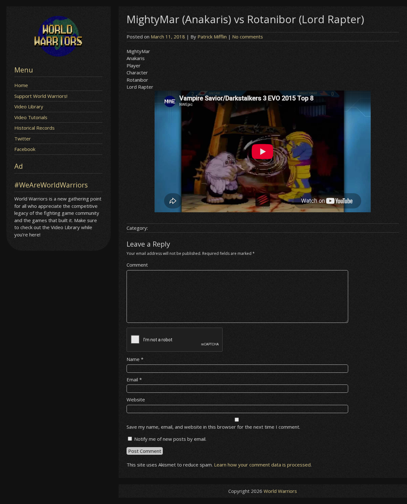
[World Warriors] (58, 54)
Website (136, 399)
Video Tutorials (30, 117)
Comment (137, 265)
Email (134, 379)
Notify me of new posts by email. (170, 439)
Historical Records (34, 128)
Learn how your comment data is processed (262, 464)
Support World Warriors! (40, 96)
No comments (247, 36)
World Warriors (280, 491)
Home (21, 85)
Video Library (28, 106)
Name (135, 359)
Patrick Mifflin (212, 36)
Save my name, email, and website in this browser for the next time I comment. (213, 427)
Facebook (24, 149)
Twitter (22, 138)
